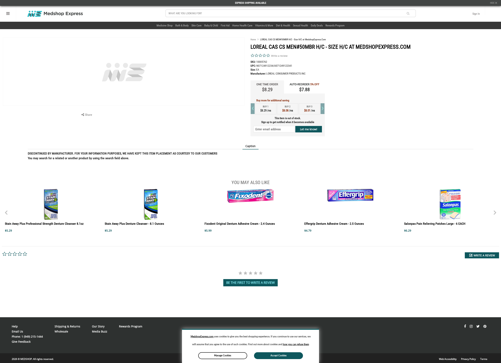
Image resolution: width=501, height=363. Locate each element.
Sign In (476, 13)
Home (253, 39)
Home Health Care (242, 25)
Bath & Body (182, 25)
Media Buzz (99, 331)
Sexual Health (300, 25)
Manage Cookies (222, 355)
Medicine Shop (165, 25)
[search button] (408, 13)
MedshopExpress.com (202, 336)
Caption (250, 146)
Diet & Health (283, 25)
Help (15, 326)
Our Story (98, 326)
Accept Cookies (278, 355)
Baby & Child (211, 25)
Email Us (17, 331)
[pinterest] (484, 326)
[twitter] (478, 326)
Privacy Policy (468, 359)
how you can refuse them (296, 344)
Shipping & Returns (67, 326)
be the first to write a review (250, 282)
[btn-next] (6, 211)
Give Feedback (21, 341)
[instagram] (471, 326)
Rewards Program (335, 25)
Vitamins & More (264, 25)
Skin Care (196, 25)
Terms (483, 359)
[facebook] (465, 326)
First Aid (225, 25)
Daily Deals (317, 25)
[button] (482, 255)
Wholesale (61, 331)
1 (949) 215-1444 (32, 336)
